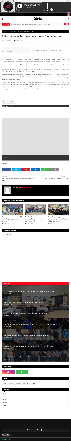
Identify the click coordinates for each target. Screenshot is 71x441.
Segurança (25, 383)
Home (2, 14)
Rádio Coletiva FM (8, 40)
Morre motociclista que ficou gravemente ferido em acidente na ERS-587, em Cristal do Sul (32, 324)
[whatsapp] (22, 372)
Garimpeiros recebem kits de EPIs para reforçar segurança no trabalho (12, 219)
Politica (18, 383)
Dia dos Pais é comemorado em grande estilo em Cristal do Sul (23, 302)
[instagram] (68, 14)
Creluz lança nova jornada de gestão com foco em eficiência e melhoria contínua (58, 219)
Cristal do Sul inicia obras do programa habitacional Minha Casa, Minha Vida (34, 219)
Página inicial (6, 31)
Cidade (4, 383)
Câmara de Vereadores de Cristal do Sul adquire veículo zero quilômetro (30, 24)
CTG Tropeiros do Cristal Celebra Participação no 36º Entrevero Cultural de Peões (29, 291)
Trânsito (33, 383)
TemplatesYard (6, 439)
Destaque (11, 383)
